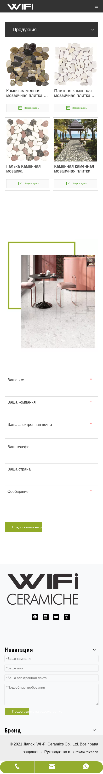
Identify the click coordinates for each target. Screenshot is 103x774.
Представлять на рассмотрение (27, 527)
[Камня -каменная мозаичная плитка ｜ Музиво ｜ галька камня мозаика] (27, 64)
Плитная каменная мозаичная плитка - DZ (73, 93)
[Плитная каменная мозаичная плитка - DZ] (75, 64)
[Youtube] (56, 617)
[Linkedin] (46, 617)
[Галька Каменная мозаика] (27, 139)
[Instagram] (67, 617)
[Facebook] (35, 617)
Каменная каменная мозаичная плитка (74, 168)
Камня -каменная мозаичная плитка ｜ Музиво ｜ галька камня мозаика (27, 93)
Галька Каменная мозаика (23, 168)
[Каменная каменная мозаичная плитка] (75, 140)
